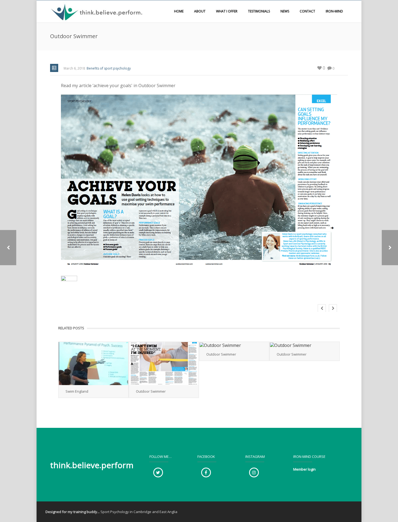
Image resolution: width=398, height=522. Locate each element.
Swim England (77, 391)
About (199, 11)
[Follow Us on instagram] (254, 472)
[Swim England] (93, 363)
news (284, 11)
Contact (307, 11)
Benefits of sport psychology (109, 68)
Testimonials (259, 11)
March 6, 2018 (74, 68)
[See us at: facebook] (206, 472)
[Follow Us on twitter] (158, 472)
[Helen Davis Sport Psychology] (97, 11)
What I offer (226, 11)
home (179, 11)
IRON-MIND (334, 11)
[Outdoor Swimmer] (163, 363)
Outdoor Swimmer (151, 391)
